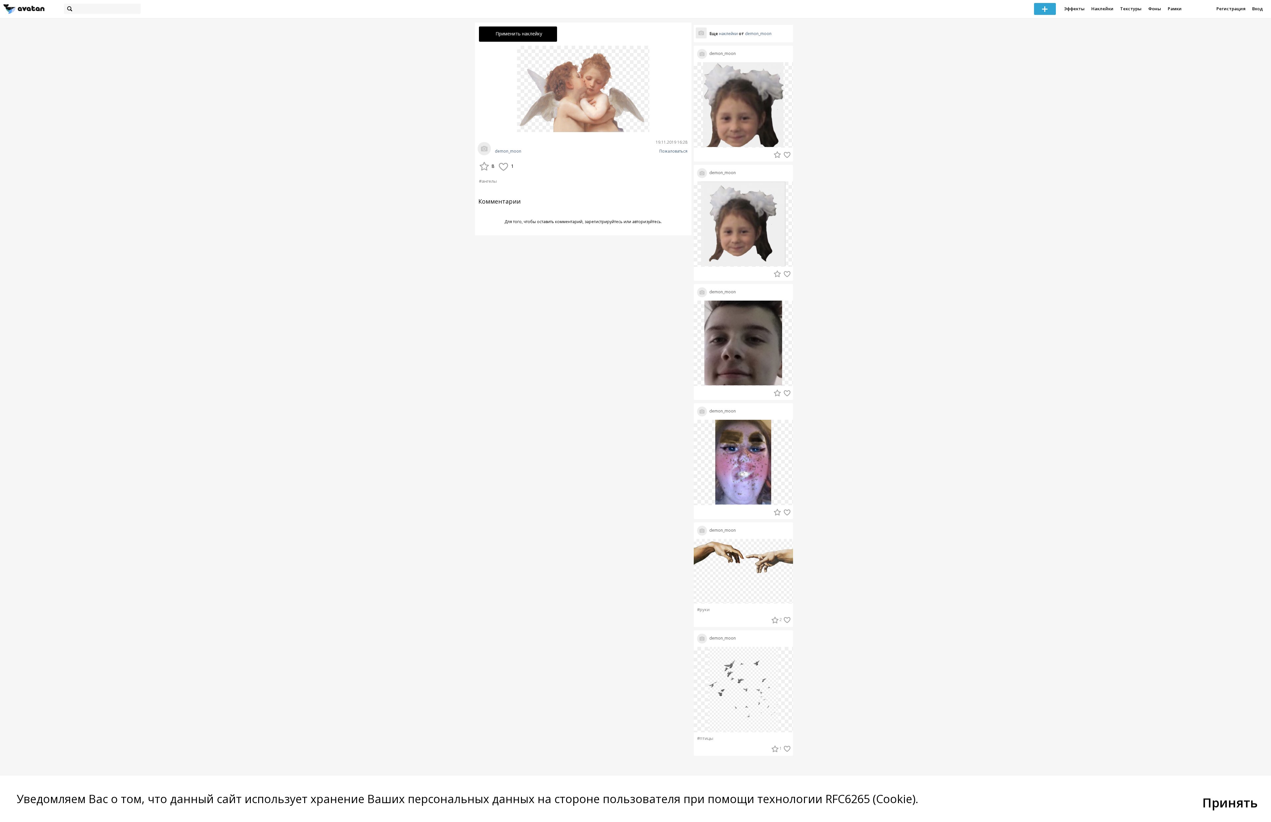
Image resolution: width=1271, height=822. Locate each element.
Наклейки (1102, 9)
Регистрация (1231, 9)
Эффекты (1074, 9)
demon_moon (508, 151)
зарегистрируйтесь (604, 221)
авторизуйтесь (646, 221)
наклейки (728, 33)
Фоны (1154, 9)
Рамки (1175, 9)
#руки (703, 609)
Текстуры (1131, 9)
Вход (1257, 9)
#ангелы (488, 181)
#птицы (705, 738)
